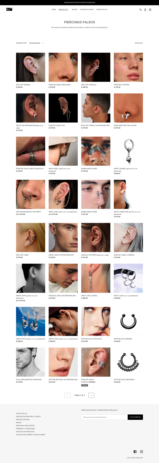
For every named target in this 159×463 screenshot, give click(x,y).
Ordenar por (21, 43)
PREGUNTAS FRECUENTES (25, 425)
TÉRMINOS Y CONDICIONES (25, 428)
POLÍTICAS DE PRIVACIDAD (25, 432)
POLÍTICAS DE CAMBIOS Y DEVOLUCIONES (30, 435)
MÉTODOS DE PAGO (23, 419)
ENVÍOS (18, 422)
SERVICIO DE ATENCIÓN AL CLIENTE (28, 416)
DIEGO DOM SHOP (137, 457)
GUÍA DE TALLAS (21, 413)
